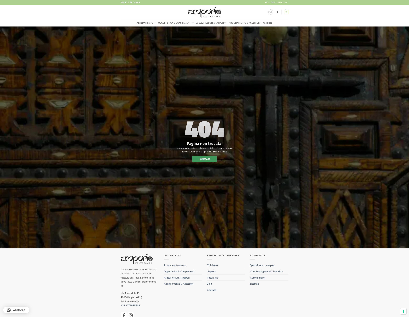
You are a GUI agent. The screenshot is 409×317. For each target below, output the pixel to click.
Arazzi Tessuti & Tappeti (210, 23)
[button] (277, 11)
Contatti (211, 289)
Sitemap (254, 283)
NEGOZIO (282, 2)
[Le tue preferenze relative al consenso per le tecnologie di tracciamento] (403, 311)
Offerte (267, 23)
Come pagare (257, 277)
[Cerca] (270, 12)
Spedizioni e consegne (262, 265)
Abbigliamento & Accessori (244, 23)
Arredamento (145, 23)
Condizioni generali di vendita (266, 271)
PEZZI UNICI (270, 2)
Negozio (211, 271)
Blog (209, 283)
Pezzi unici (212, 277)
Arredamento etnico (175, 265)
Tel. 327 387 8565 (130, 2)
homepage (204, 159)
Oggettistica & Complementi (174, 23)
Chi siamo (212, 265)
